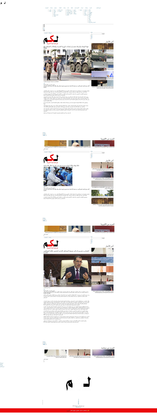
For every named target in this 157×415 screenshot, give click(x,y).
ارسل (45, 135)
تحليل (50, 11)
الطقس (90, 13)
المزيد (91, 7)
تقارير (50, 10)
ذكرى (90, 17)
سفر (85, 12)
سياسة (51, 7)
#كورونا (90, 14)
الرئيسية (46, 7)
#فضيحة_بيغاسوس (92, 22)
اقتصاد (60, 7)
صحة (54, 13)
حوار (74, 12)
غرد (45, 132)
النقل (54, 12)
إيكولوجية (90, 12)
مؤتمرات (59, 11)
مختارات (85, 10)
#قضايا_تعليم (56, 14)
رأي (68, 7)
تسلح (90, 16)
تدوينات (68, 13)
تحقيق (75, 10)
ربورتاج (75, 11)
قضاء (54, 10)
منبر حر (68, 11)
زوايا (89, 18)
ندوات (71, 12)
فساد (89, 11)
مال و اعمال (60, 10)
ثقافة (72, 7)
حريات (82, 7)
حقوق (81, 10)
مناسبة (85, 11)
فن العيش (86, 14)
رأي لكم (68, 10)
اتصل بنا (1, 365)
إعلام (89, 10)
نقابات (55, 16)
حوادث (55, 11)
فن (70, 10)
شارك (45, 134)
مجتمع (55, 7)
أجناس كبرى (77, 7)
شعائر (85, 13)
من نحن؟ (1, 362)
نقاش (71, 11)
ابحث (103, 33)
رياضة (64, 7)
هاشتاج (68, 14)
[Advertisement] (66, 123)
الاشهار (1, 364)
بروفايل (75, 13)
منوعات (86, 7)
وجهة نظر (68, 12)
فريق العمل (98, 7)
